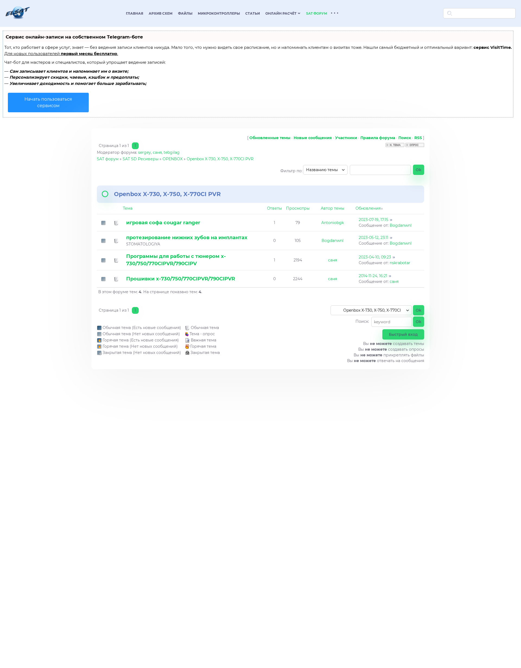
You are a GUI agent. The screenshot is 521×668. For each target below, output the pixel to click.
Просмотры (298, 208)
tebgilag (172, 152)
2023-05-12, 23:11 (373, 237)
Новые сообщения (313, 137)
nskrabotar (400, 262)
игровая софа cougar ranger (163, 223)
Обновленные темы (269, 137)
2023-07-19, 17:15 (373, 219)
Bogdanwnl (401, 225)
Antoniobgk (332, 222)
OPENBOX (173, 158)
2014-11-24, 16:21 (373, 275)
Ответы (274, 208)
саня (157, 152)
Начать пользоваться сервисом (48, 102)
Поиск (404, 137)
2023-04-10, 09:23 (375, 257)
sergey (144, 152)
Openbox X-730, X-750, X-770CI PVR (220, 158)
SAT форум (108, 158)
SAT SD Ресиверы (140, 158)
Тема (127, 208)
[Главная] (17, 23)
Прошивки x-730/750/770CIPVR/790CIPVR (180, 279)
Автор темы (332, 208)
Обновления (368, 208)
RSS (418, 137)
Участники (346, 137)
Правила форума (377, 137)
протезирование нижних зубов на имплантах (186, 238)
